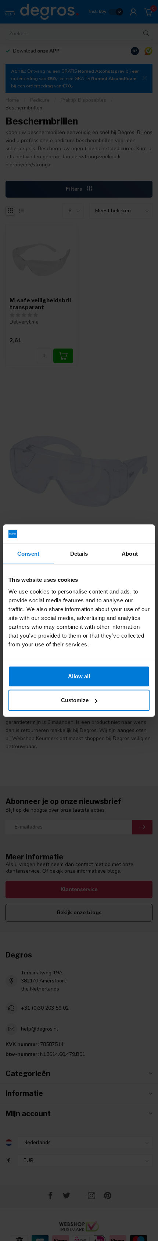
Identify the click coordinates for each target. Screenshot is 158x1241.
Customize (75, 700)
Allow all (79, 676)
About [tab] (130, 554)
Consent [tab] (28, 554)
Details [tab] (79, 554)
